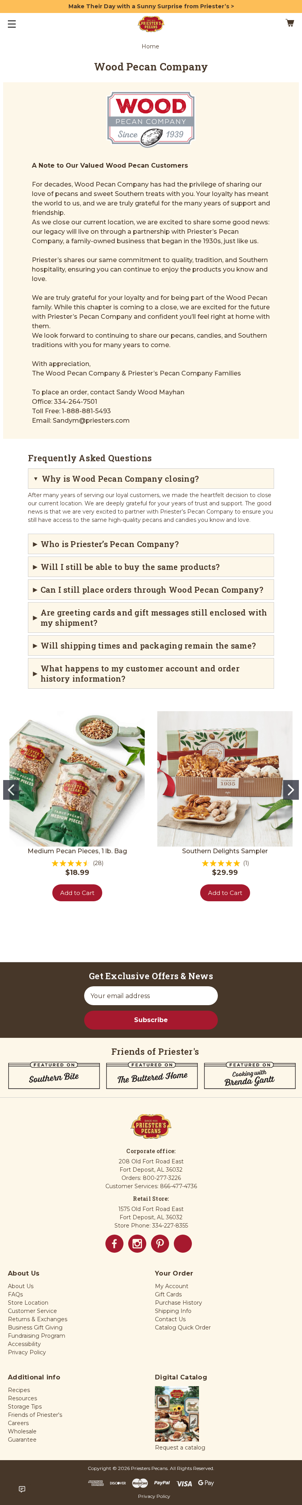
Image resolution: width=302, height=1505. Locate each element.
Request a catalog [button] (180, 1447)
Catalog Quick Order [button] (183, 1327)
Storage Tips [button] (25, 1406)
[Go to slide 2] (291, 790)
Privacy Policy (154, 1496)
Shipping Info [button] (173, 1311)
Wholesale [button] (22, 1431)
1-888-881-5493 (86, 411)
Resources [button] (22, 1398)
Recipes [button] (19, 1390)
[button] (177, 1414)
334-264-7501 (75, 401)
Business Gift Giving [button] (35, 1327)
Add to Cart (77, 893)
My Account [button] (171, 1286)
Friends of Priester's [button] (35, 1414)
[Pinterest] (160, 1244)
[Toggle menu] (18, 24)
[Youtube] (183, 1244)
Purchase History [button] (178, 1302)
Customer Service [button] (32, 1311)
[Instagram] (137, 1244)
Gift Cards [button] (168, 1294)
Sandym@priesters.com (91, 420)
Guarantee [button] (22, 1439)
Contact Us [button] (170, 1319)
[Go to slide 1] (11, 790)
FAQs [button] (15, 1294)
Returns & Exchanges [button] (37, 1319)
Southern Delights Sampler (225, 851)
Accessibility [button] (24, 1344)
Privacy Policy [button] (27, 1352)
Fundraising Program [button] (36, 1335)
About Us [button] (20, 1286)
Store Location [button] (28, 1302)
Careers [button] (18, 1423)
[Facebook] (114, 1244)
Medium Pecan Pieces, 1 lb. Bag (77, 851)
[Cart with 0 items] (265, 24)
